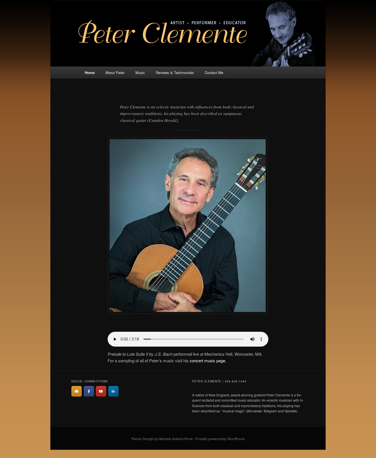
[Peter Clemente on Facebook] (89, 391)
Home (90, 72)
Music (140, 72)
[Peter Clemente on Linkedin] (113, 391)
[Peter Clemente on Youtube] (101, 391)
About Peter (114, 72)
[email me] (76, 391)
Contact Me (214, 72)
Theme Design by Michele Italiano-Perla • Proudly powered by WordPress (188, 438)
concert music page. (208, 360)
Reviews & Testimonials (175, 72)
